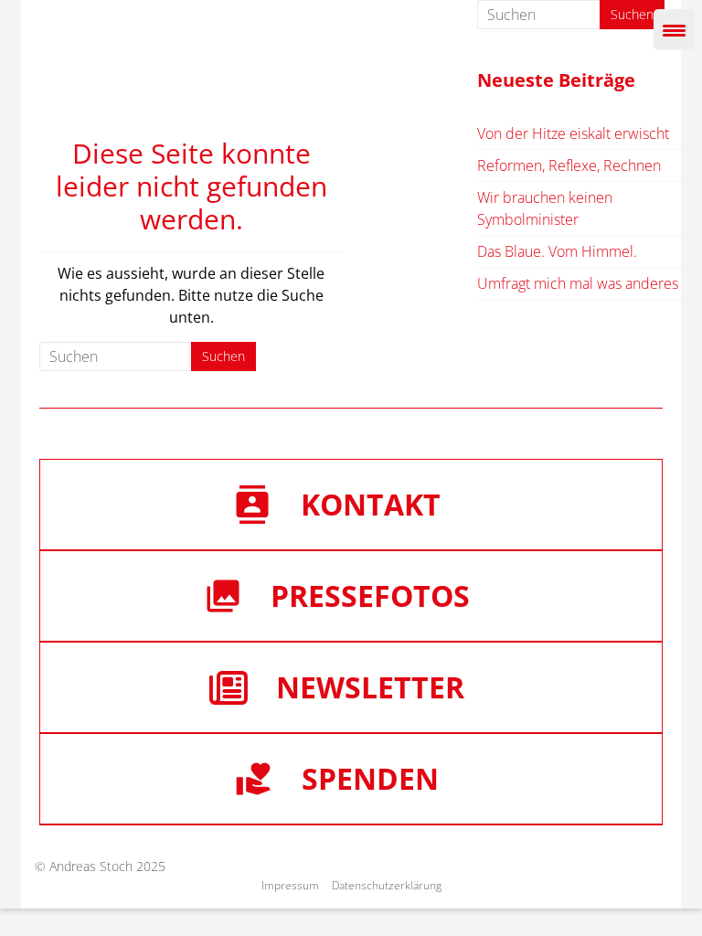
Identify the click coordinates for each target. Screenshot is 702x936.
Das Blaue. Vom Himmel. (557, 251)
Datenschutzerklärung (386, 885)
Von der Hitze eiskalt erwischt (573, 133)
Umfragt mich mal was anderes (577, 283)
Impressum (290, 885)
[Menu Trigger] (674, 29)
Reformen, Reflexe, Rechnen (569, 165)
